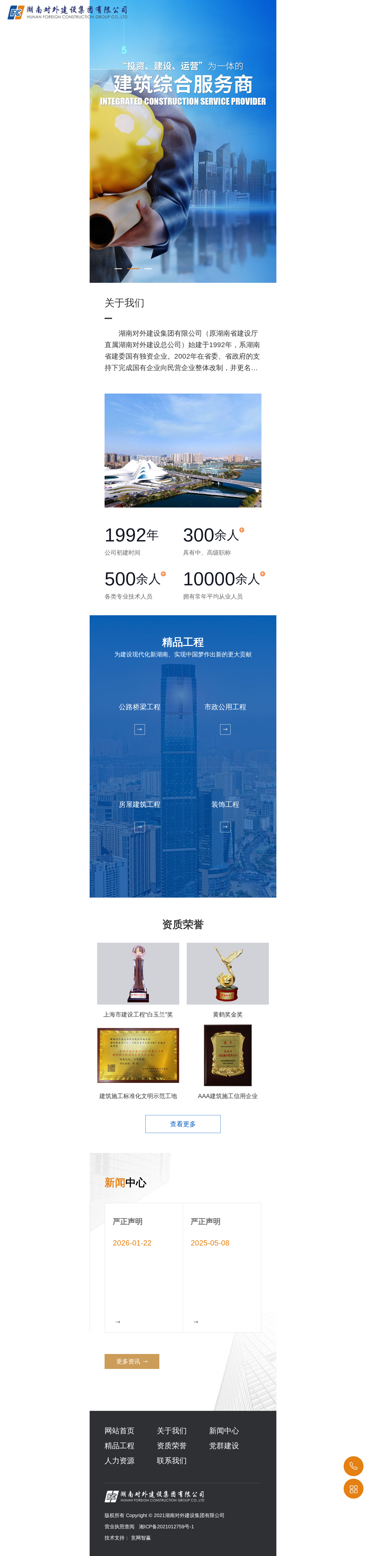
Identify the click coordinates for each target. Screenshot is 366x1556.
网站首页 (119, 1431)
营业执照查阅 (119, 1526)
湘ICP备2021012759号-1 (166, 1526)
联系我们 (172, 1460)
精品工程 (119, 1446)
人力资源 (119, 1460)
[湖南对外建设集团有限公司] (63, 9)
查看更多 (183, 1124)
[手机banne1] (183, 141)
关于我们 (172, 1431)
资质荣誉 (172, 1446)
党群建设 (224, 1446)
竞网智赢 (141, 1538)
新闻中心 (224, 1431)
